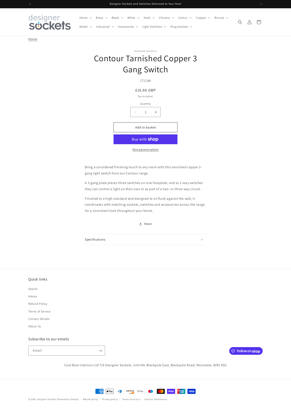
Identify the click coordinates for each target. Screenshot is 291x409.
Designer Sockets (46, 399)
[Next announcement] (261, 4)
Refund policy (90, 399)
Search (33, 289)
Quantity (145, 103)
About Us (34, 326)
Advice (32, 296)
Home (32, 39)
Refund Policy (37, 304)
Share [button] (148, 224)
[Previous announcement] (30, 4)
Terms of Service (39, 311)
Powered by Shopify (68, 399)
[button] (85, 17)
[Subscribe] (100, 351)
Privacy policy (110, 399)
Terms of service (131, 399)
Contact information (155, 399)
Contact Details (39, 319)
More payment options (146, 149)
